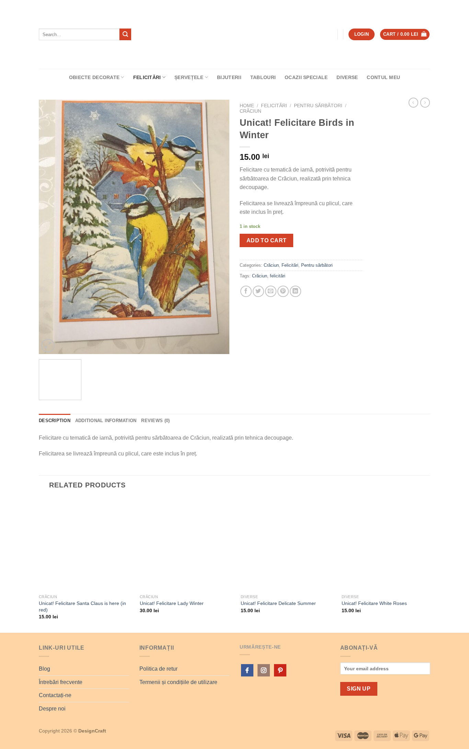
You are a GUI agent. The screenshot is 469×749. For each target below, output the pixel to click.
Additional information (106, 420)
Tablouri (263, 77)
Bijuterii (229, 77)
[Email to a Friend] (270, 291)
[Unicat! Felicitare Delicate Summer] (287, 544)
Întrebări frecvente (60, 682)
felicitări (277, 275)
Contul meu (383, 77)
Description (54, 420)
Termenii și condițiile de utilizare (178, 682)
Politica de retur (158, 669)
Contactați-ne (55, 695)
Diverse (347, 77)
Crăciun (250, 111)
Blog (44, 669)
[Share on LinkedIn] (295, 291)
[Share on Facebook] (246, 291)
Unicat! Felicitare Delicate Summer (278, 603)
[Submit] (125, 34)
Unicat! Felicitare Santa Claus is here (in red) (82, 607)
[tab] (54, 421)
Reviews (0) (155, 420)
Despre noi (52, 709)
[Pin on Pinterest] (283, 291)
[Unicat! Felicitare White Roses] (388, 544)
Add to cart (267, 240)
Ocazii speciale (306, 77)
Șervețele (189, 77)
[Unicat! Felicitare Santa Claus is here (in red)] (85, 544)
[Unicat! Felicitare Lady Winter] (186, 544)
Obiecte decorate (94, 77)
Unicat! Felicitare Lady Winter (172, 603)
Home (247, 105)
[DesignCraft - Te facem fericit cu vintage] (234, 34)
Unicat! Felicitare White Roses (374, 603)
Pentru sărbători (318, 105)
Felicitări (147, 77)
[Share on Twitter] (258, 291)
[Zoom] (48, 345)
